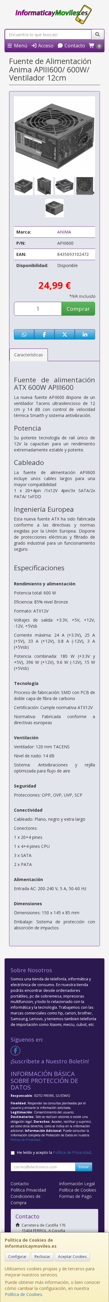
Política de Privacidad (25, 1140)
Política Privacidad (28, 1190)
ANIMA (64, 232)
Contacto (74, 45)
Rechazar (42, 1256)
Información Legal (77, 1183)
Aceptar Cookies (72, 1256)
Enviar (84, 1166)
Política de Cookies (23, 1294)
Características (28, 355)
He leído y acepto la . (54, 1152)
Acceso (45, 45)
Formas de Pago (75, 1196)
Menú (20, 45)
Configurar (17, 1256)
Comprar (78, 308)
